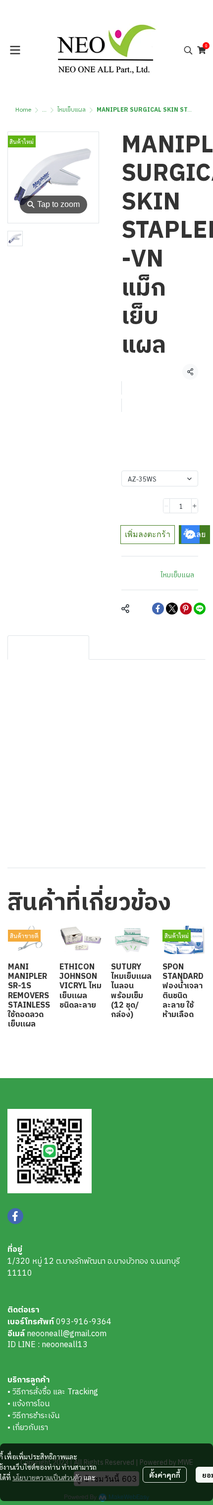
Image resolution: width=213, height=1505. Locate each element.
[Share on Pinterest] (186, 609)
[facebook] (15, 1216)
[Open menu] (15, 50)
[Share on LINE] (200, 609)
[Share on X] (172, 609)
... (44, 110)
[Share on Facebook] (158, 609)
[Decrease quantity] (166, 506)
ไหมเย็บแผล (71, 110)
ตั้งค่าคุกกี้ (164, 1474)
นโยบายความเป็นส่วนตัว (47, 1477)
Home (23, 110)
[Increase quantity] (195, 506)
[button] (188, 50)
